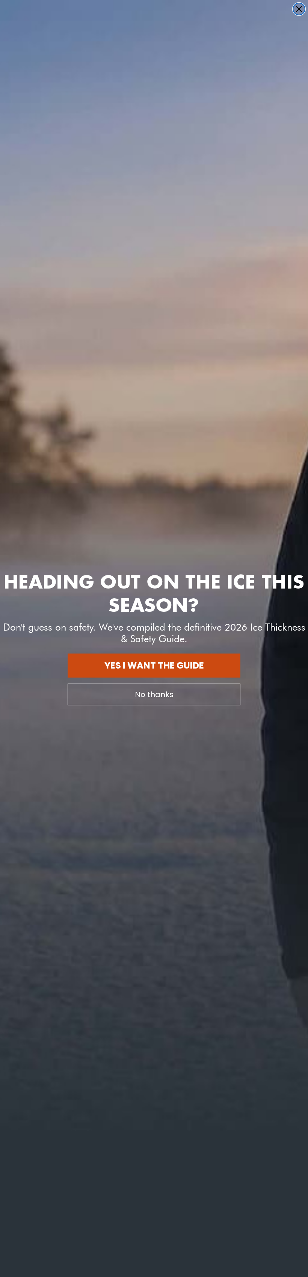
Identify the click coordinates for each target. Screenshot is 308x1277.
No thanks (154, 694)
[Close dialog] (299, 9)
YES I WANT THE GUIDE (154, 665)
